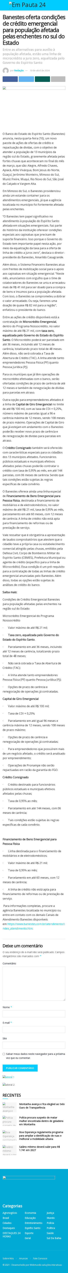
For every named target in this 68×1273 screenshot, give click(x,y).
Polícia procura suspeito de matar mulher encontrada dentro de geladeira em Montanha (41, 1121)
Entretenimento (33, 1223)
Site (5, 1038)
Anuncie (23, 1258)
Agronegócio (10, 1212)
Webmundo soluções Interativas (46, 1264)
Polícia (50, 1223)
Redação (19, 70)
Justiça (50, 1212)
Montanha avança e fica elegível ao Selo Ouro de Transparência (42, 1105)
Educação (30, 1218)
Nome (7, 1007)
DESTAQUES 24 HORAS (11, 1234)
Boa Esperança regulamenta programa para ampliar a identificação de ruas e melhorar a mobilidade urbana (41, 1135)
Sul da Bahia (54, 1238)
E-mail (7, 1022)
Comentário (9, 963)
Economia (30, 1212)
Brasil (6, 1218)
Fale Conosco (40, 1258)
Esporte (29, 1233)
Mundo (51, 1218)
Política (51, 1228)
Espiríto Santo (32, 1228)
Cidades (7, 1223)
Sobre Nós (8, 1258)
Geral (28, 1238)
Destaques (9, 1228)
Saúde (50, 1233)
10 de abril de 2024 (40, 70)
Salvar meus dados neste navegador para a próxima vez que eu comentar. (35, 1055)
